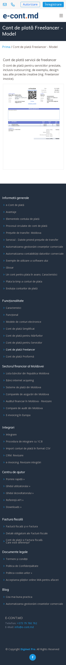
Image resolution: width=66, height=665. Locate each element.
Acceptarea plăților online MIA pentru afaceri (32, 580)
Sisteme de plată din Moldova (23, 387)
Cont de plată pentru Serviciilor (24, 342)
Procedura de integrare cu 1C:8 (24, 441)
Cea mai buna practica (19, 597)
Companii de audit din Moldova (24, 408)
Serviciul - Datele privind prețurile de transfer (32, 240)
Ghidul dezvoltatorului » (20, 493)
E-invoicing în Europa (18, 415)
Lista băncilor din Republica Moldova (27, 373)
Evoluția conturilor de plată (22, 288)
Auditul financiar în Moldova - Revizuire (29, 401)
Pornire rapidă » (15, 479)
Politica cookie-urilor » (19, 573)
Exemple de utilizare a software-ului (27, 260)
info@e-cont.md (24, 627)
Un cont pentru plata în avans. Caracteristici (31, 274)
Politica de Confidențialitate (22, 566)
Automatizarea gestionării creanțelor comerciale (34, 246)
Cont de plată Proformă (20, 356)
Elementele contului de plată (22, 219)
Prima (6, 47)
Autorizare (30, 4)
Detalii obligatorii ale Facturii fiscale (27, 533)
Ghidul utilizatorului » (18, 486)
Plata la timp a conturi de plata (24, 281)
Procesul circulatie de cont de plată (26, 226)
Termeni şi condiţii (16, 559)
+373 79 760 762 (27, 623)
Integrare (11, 434)
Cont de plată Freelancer (20, 349)
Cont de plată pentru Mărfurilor (24, 335)
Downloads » (13, 507)
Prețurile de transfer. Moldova (23, 233)
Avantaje (11, 212)
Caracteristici (13, 308)
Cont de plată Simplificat (20, 328)
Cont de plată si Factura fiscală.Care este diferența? (24, 541)
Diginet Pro (28, 649)
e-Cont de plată (15, 205)
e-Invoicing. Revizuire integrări (23, 462)
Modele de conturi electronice (23, 322)
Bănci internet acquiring (20, 380)
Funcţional (12, 315)
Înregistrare (53, 4)
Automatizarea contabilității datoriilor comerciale (35, 253)
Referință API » (14, 500)
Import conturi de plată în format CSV (28, 448)
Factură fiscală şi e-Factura (22, 526)
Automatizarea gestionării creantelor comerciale (34, 604)
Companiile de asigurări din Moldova (27, 394)
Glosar (10, 267)
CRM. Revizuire (14, 455)
